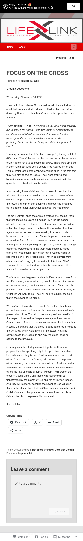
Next (73, 57)
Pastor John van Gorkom (61, 449)
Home (10, 46)
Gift (74, 6)
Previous (59, 57)
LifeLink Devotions (17, 88)
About (22, 46)
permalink (26, 453)
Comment (59, 511)
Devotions (37, 449)
